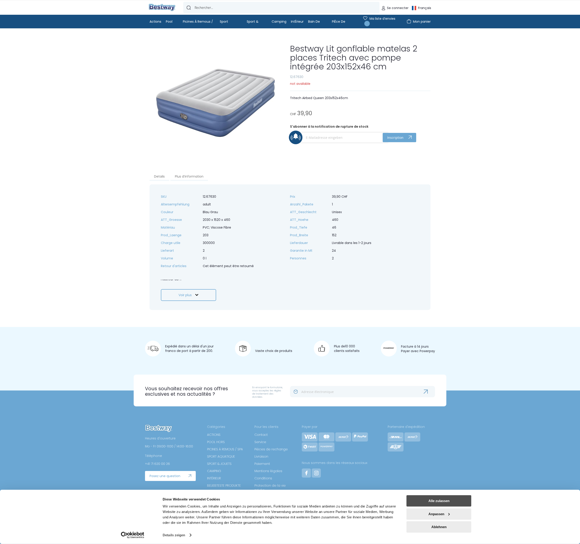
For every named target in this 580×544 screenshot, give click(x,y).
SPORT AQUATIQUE (221, 456)
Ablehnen (439, 527)
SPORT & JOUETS (219, 463)
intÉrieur (297, 21)
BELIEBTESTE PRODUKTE (224, 485)
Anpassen (436, 514)
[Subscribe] (429, 391)
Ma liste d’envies (382, 18)
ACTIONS (213, 434)
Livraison (261, 456)
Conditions (263, 478)
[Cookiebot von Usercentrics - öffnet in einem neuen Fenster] (132, 535)
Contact (261, 434)
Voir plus (185, 295)
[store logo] (162, 7)
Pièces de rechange (271, 449)
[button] (421, 7)
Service (260, 442)
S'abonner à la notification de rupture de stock (329, 126)
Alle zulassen (439, 501)
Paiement (262, 463)
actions (155, 21)
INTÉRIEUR (214, 478)
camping (279, 21)
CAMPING (214, 471)
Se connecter (397, 8)
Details (159, 176)
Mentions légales (268, 471)
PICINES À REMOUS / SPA (225, 449)
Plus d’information (189, 176)
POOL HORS (216, 442)
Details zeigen (174, 535)
